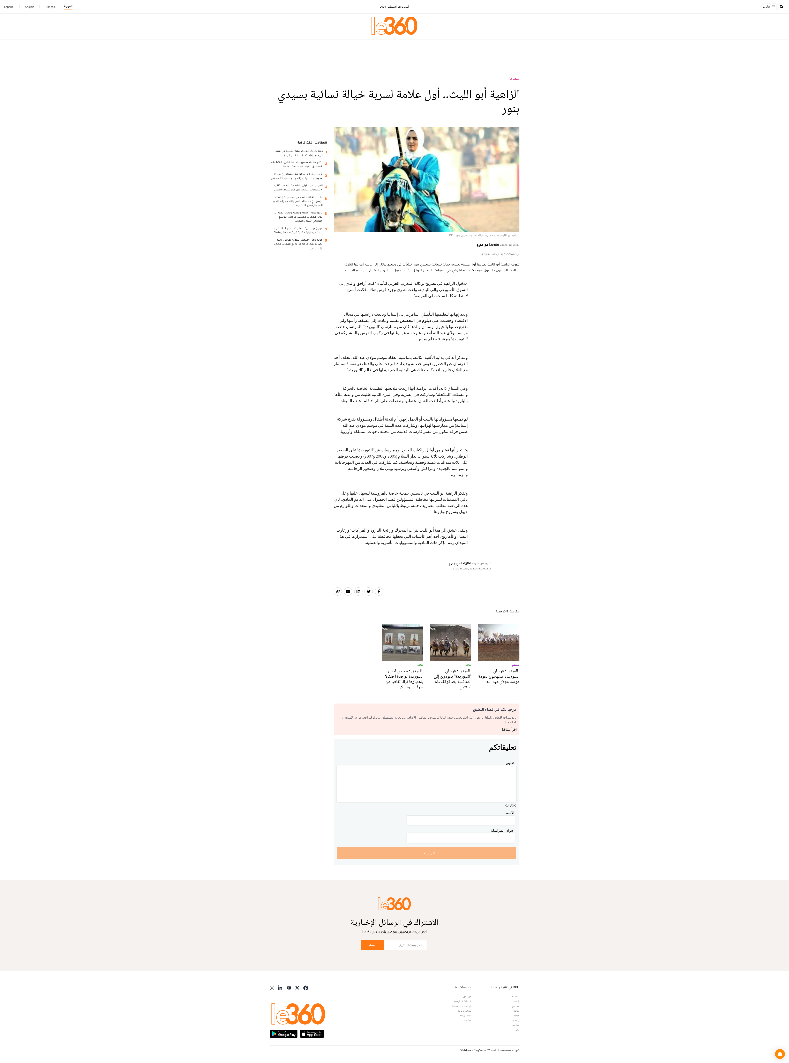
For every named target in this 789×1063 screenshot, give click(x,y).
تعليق (510, 762)
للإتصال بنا (465, 1015)
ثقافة (516, 1010)
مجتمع (515, 1006)
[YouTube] (288, 987)
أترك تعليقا (427, 853)
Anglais (29, 6)
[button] (780, 1054)
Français (50, 6)
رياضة (516, 1020)
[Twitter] (297, 987)
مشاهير (515, 1025)
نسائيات (514, 79)
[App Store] (312, 1033)
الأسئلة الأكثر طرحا (462, 1001)
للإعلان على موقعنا (461, 1006)
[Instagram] (272, 988)
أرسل (372, 945)
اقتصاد (515, 1001)
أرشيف (467, 1020)
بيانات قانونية (464, 1010)
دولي (517, 1029)
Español (9, 6)
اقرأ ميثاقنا (509, 729)
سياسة (515, 996)
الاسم (510, 813)
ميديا (516, 1015)
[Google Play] (284, 1033)
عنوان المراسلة (502, 830)
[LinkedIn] (280, 987)
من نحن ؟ (466, 996)
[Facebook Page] (305, 987)
